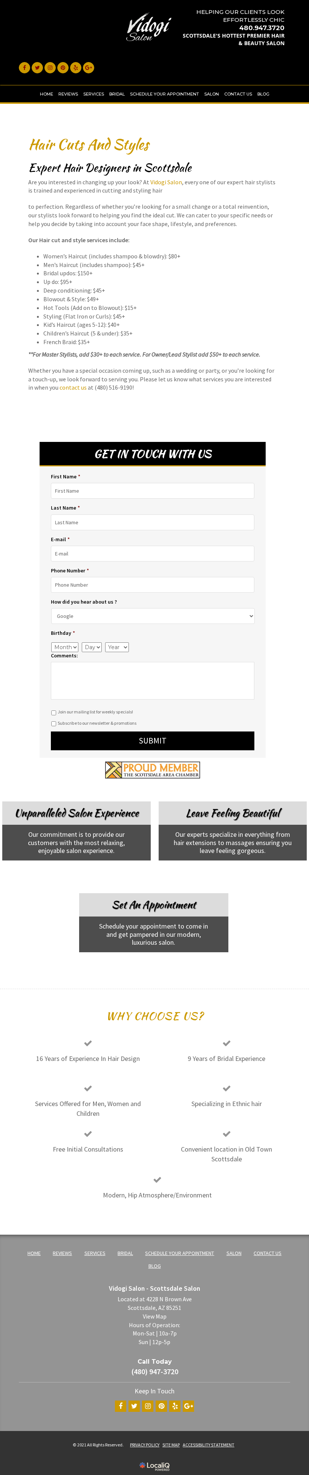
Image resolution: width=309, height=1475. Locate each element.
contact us (73, 387)
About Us (70, 872)
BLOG (263, 94)
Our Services (226, 872)
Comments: (64, 655)
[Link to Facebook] (24, 67)
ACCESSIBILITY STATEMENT (208, 1445)
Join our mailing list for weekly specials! (95, 712)
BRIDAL (117, 94)
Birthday (63, 633)
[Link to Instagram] (50, 67)
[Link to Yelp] (75, 67)
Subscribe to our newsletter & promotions (97, 723)
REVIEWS (68, 94)
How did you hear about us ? (84, 601)
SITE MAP (171, 1445)
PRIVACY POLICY (144, 1445)
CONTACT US (238, 94)
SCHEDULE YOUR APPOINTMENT (164, 94)
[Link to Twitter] (37, 67)
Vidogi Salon (166, 182)
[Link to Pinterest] (63, 67)
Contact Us (147, 963)
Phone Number (70, 570)
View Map (155, 1316)
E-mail (60, 539)
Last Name (65, 507)
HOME (46, 94)
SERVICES (93, 94)
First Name (65, 476)
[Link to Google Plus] (88, 67)
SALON (211, 94)
